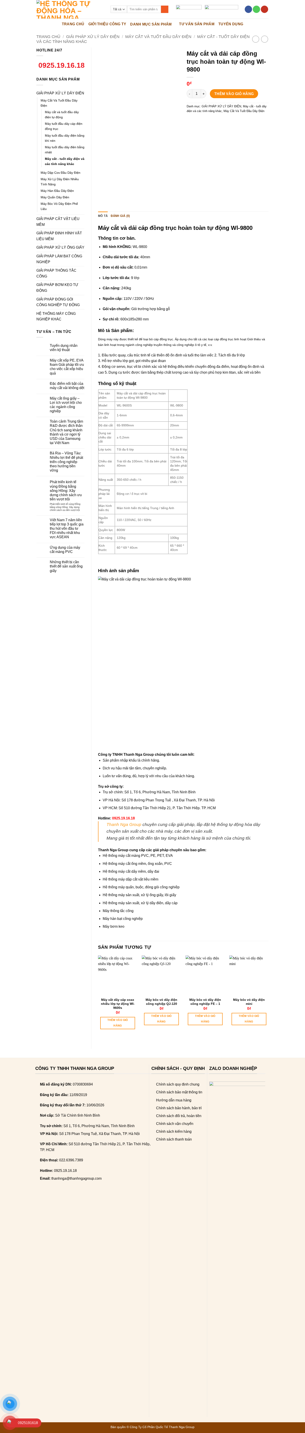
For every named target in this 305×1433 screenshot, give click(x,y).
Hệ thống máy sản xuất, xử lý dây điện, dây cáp (140, 903)
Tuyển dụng (230, 24)
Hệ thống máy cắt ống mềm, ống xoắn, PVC (137, 864)
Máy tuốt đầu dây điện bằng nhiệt (64, 149)
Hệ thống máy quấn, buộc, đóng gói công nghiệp (141, 887)
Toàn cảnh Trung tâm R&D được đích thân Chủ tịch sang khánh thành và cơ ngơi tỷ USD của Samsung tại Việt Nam (66, 432)
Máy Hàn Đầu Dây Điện (57, 191)
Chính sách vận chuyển (174, 1124)
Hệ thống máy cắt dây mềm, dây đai (131, 871)
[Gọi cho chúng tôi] (256, 9)
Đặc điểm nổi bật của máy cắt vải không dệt (67, 386)
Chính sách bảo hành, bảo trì (179, 1108)
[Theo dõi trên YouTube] (264, 9)
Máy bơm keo (113, 926)
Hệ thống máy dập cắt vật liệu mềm (130, 879)
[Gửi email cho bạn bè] (207, 121)
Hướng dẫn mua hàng (173, 1100)
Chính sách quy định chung (177, 1084)
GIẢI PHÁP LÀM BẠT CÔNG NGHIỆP (59, 259)
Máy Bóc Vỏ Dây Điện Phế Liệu (59, 206)
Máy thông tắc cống (118, 911)
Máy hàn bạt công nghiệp (123, 919)
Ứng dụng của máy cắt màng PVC (65, 550)
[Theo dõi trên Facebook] (248, 9)
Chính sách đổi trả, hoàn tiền (178, 1116)
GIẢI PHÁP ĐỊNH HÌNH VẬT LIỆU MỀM (59, 236)
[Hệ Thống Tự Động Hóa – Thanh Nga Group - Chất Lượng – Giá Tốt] (70, 9)
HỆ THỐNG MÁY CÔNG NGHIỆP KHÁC (56, 316)
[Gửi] (164, 9)
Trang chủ (48, 36)
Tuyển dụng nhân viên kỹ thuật (63, 348)
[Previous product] (264, 39)
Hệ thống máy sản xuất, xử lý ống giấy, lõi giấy (139, 895)
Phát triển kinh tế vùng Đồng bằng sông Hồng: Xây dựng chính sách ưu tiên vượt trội (66, 490)
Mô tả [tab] (103, 216)
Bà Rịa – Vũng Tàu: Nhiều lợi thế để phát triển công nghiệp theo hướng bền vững (66, 461)
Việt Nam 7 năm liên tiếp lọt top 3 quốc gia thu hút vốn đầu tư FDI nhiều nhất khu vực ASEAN (67, 528)
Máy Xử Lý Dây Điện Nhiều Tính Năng (60, 181)
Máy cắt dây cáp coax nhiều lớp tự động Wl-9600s (118, 1004)
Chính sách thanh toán (174, 1139)
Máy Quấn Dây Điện (55, 197)
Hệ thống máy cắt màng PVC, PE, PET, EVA (138, 855)
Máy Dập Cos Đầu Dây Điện (60, 172)
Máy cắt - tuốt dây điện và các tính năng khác (64, 161)
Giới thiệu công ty (107, 24)
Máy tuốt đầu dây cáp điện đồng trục (63, 126)
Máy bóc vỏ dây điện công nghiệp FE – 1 (205, 1001)
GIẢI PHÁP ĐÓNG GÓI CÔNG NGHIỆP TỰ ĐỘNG (58, 302)
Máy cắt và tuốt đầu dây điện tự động (62, 114)
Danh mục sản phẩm (150, 24)
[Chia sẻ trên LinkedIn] (223, 121)
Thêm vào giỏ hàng (234, 94)
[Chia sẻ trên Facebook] (190, 121)
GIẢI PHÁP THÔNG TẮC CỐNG (56, 273)
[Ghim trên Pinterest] (215, 121)
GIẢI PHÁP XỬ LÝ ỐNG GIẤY (60, 247)
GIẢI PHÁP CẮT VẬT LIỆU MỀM (57, 221)
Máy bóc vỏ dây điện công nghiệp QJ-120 (161, 1001)
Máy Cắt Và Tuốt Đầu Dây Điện (158, 36)
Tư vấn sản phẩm (196, 24)
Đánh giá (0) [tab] (120, 216)
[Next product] (255, 39)
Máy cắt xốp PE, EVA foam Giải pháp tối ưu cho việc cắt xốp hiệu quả (67, 366)
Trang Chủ (73, 24)
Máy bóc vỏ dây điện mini (249, 1001)
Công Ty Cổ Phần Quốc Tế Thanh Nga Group (162, 1427)
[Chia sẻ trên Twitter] (199, 121)
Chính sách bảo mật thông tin (179, 1092)
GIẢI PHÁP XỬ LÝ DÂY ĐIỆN (92, 36)
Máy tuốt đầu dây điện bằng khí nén (64, 138)
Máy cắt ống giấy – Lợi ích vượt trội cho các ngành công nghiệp (66, 404)
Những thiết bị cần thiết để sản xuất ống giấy (66, 566)
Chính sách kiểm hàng (174, 1131)
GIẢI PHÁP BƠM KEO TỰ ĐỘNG (57, 287)
